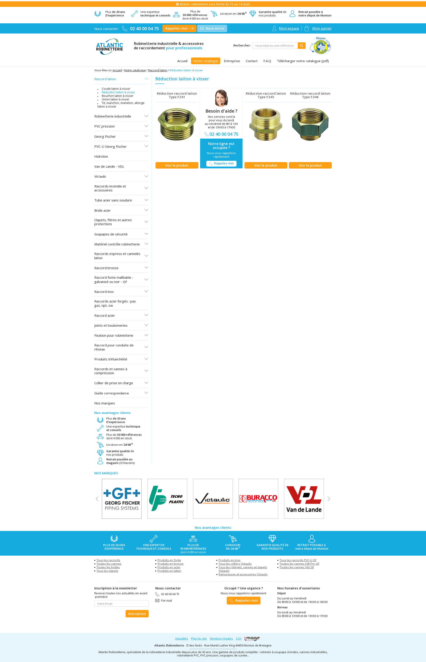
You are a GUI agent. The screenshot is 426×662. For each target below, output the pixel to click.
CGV (239, 638)
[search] (275, 45)
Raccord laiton (157, 70)
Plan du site (199, 638)
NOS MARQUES (106, 473)
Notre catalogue (135, 70)
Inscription (137, 613)
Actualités (181, 638)
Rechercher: (241, 45)
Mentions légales (221, 638)
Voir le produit (176, 165)
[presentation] (97, 498)
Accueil (117, 70)
